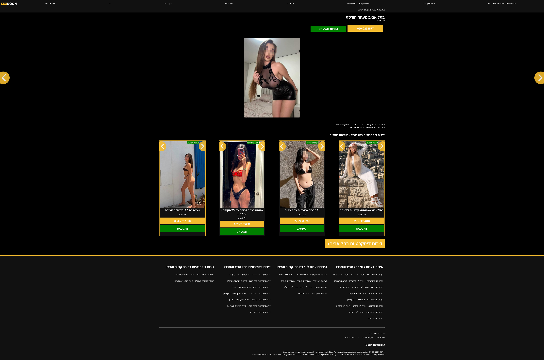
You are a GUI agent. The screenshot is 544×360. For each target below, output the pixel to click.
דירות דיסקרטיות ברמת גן (239, 299)
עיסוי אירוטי (229, 3)
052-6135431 (242, 224)
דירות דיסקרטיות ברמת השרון (259, 306)
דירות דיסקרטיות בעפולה (204, 281)
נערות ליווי (290, 3)
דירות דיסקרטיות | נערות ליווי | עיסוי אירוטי (502, 3)
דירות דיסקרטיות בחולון (262, 287)
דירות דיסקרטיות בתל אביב (356, 243)
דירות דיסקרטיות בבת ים (261, 274)
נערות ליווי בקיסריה (319, 293)
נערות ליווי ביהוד (377, 287)
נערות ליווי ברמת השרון (374, 312)
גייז (110, 3)
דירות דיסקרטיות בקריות (184, 281)
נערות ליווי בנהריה (304, 281)
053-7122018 (361, 221)
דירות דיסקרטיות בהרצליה (237, 281)
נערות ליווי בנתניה (376, 293)
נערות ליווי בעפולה (291, 287)
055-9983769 (302, 221)
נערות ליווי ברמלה (359, 306)
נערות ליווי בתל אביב (375, 318)
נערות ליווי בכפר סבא (360, 287)
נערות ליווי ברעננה (356, 312)
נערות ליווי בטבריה (320, 281)
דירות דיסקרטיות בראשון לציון (234, 293)
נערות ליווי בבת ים (358, 274)
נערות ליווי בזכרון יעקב (318, 274)
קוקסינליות (168, 3)
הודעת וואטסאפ (328, 29)
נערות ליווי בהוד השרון (374, 281)
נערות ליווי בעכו (306, 287)
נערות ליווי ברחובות (375, 306)
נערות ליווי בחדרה (301, 274)
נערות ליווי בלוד (344, 287)
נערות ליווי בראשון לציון (356, 299)
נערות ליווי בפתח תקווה (358, 293)
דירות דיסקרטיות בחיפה (205, 274)
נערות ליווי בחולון (340, 281)
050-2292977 (365, 28)
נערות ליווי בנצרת (288, 281)
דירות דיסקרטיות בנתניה (241, 287)
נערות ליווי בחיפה (285, 274)
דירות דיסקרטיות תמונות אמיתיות (358, 3)
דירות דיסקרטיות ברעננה (236, 306)
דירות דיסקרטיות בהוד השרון (260, 281)
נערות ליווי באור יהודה (375, 274)
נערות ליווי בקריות (303, 293)
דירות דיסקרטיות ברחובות (261, 299)
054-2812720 (182, 221)
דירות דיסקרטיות (429, 3)
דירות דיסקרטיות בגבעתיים (239, 274)
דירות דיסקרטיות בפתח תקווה (259, 293)
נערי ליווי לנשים (50, 3)
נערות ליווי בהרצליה (356, 281)
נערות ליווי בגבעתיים (340, 274)
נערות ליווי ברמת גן (343, 306)
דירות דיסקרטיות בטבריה (184, 274)
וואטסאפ (361, 228)
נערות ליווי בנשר (320, 287)
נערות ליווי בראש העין (375, 299)
